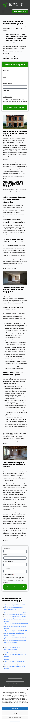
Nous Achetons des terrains (15, 684)
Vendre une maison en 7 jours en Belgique (15, 665)
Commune (6, 90)
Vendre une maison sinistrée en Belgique (15, 614)
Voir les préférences (15, 717)
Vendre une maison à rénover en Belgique (15, 611)
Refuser (15, 713)
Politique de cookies (15, 721)
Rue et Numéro (7, 83)
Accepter (15, 708)
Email (4, 77)
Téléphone (6, 70)
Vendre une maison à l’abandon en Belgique (16, 613)
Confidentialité (7, 97)
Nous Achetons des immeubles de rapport (15, 687)
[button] (27, 689)
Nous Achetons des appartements (15, 681)
